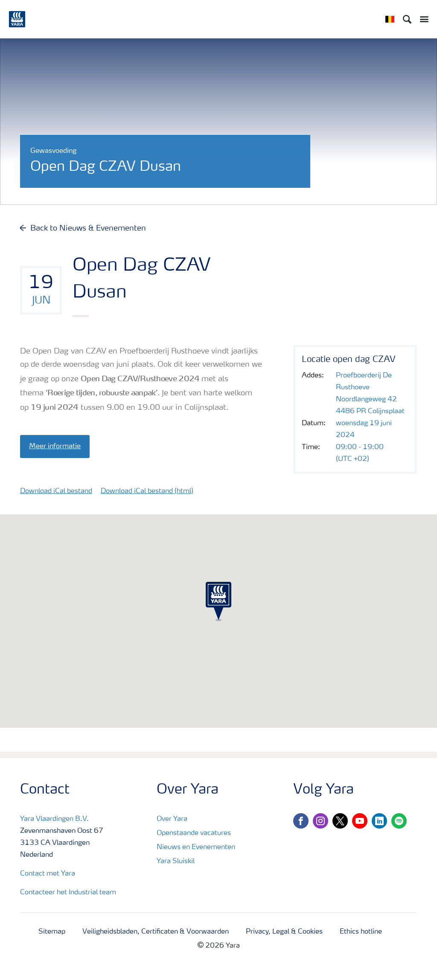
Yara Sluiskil (176, 861)
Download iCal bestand (56, 491)
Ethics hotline (361, 931)
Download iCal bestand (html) (147, 491)
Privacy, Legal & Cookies (284, 931)
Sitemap (51, 931)
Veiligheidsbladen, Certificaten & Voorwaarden (155, 931)
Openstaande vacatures (194, 833)
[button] (218, 601)
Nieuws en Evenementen (196, 847)
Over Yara (172, 819)
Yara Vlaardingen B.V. (54, 819)
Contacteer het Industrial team (68, 892)
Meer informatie (55, 446)
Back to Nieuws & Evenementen (88, 228)
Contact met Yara (47, 873)
